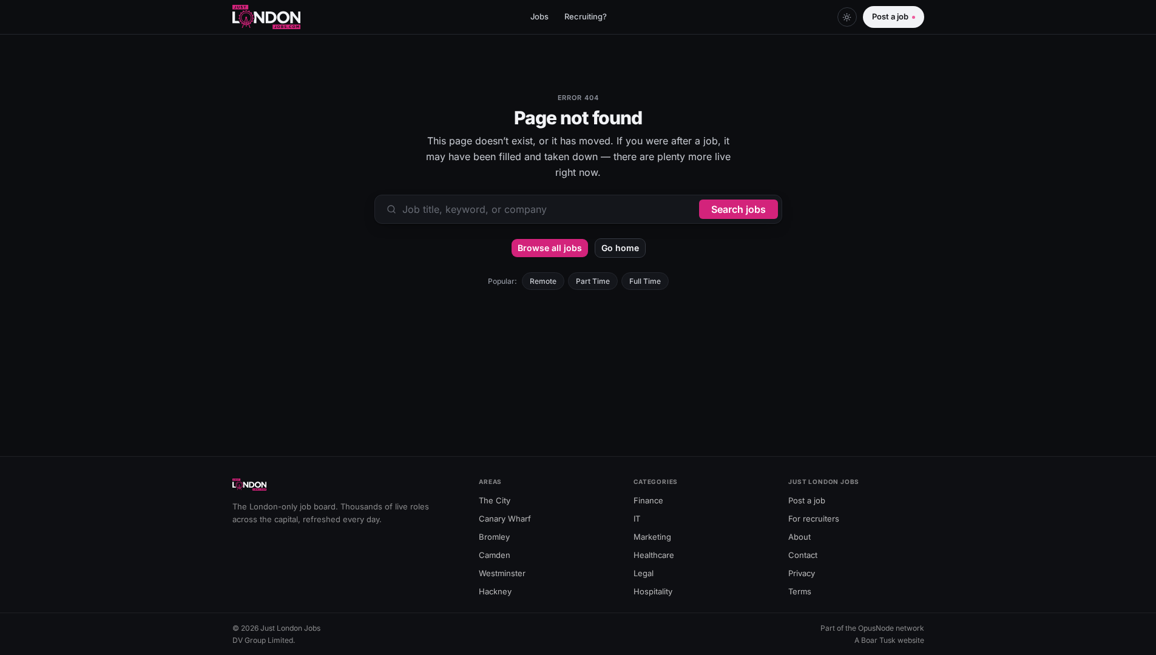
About (799, 537)
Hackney (495, 591)
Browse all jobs (550, 248)
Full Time (645, 281)
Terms (799, 591)
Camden (494, 555)
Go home (620, 248)
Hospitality (653, 591)
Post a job (890, 16)
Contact (802, 555)
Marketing (652, 537)
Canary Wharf (505, 518)
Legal (644, 573)
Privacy (801, 573)
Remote (543, 281)
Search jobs (738, 209)
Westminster (502, 573)
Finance (648, 500)
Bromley (494, 537)
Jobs (539, 16)
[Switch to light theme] (847, 17)
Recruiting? (585, 16)
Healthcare (654, 555)
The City (494, 500)
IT (637, 518)
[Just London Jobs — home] (266, 17)
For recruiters (813, 518)
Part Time (593, 281)
